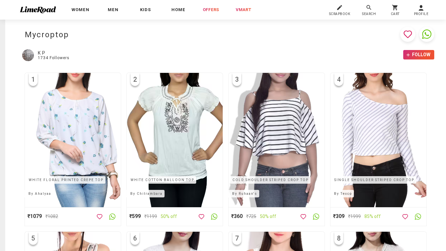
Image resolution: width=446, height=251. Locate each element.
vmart (243, 9)
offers (211, 9)
